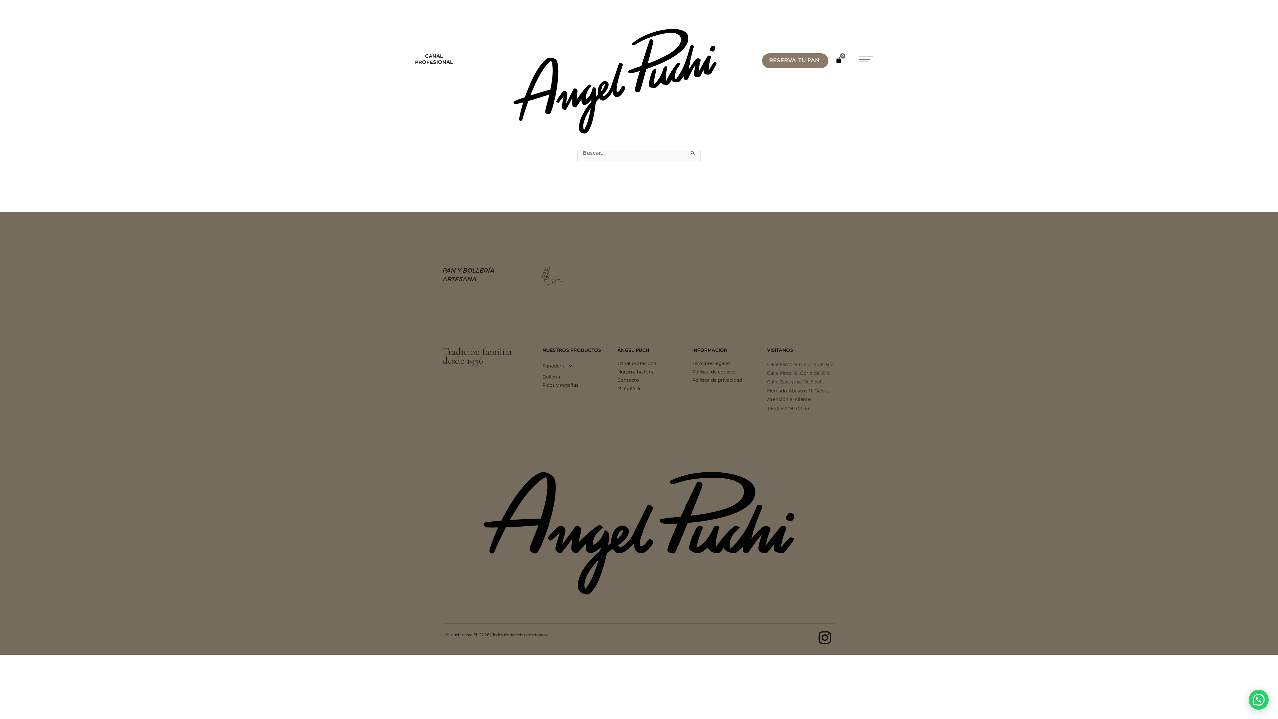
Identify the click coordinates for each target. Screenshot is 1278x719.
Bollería (551, 376)
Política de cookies (714, 371)
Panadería (553, 365)
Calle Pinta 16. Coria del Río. (799, 373)
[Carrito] (838, 60)
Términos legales (711, 363)
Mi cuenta (628, 388)
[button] (865, 61)
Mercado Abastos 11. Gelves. (799, 390)
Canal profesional (637, 363)
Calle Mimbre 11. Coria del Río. (801, 364)
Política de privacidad (717, 380)
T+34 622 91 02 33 (788, 408)
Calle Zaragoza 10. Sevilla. (796, 381)
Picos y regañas (560, 385)
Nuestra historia (636, 371)
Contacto (628, 380)
